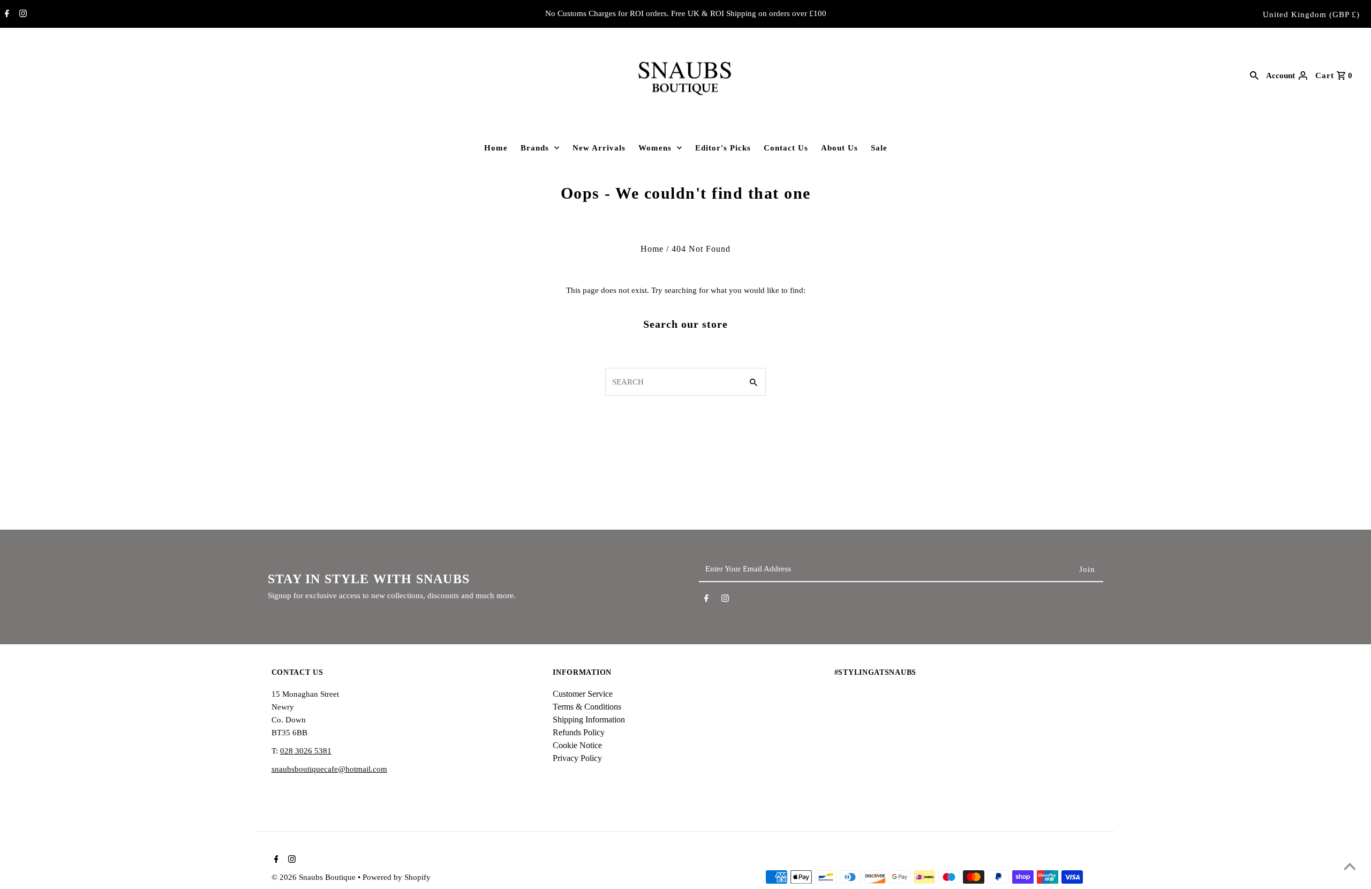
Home (496, 148)
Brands (535, 148)
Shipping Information (589, 719)
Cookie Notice (577, 745)
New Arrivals (599, 148)
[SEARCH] (1254, 75)
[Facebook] (5, 14)
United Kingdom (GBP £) (1311, 14)
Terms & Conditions (587, 706)
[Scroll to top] (1349, 867)
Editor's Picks (723, 148)
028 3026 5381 (306, 751)
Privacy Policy (577, 758)
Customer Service (583, 693)
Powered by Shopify (397, 877)
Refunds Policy (579, 732)
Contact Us (786, 148)
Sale (879, 148)
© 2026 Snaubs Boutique (315, 877)
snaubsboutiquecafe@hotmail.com (329, 769)
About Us (839, 148)
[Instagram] (22, 14)
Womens (655, 148)
